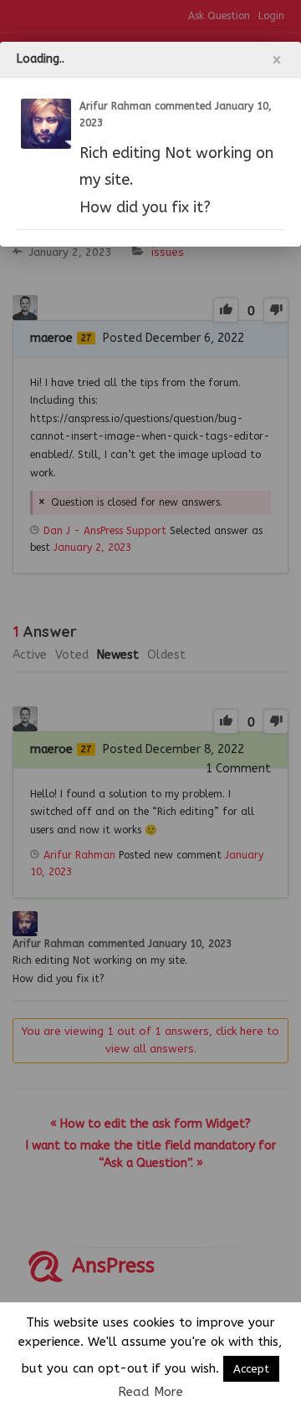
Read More (150, 1391)
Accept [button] (251, 1369)
